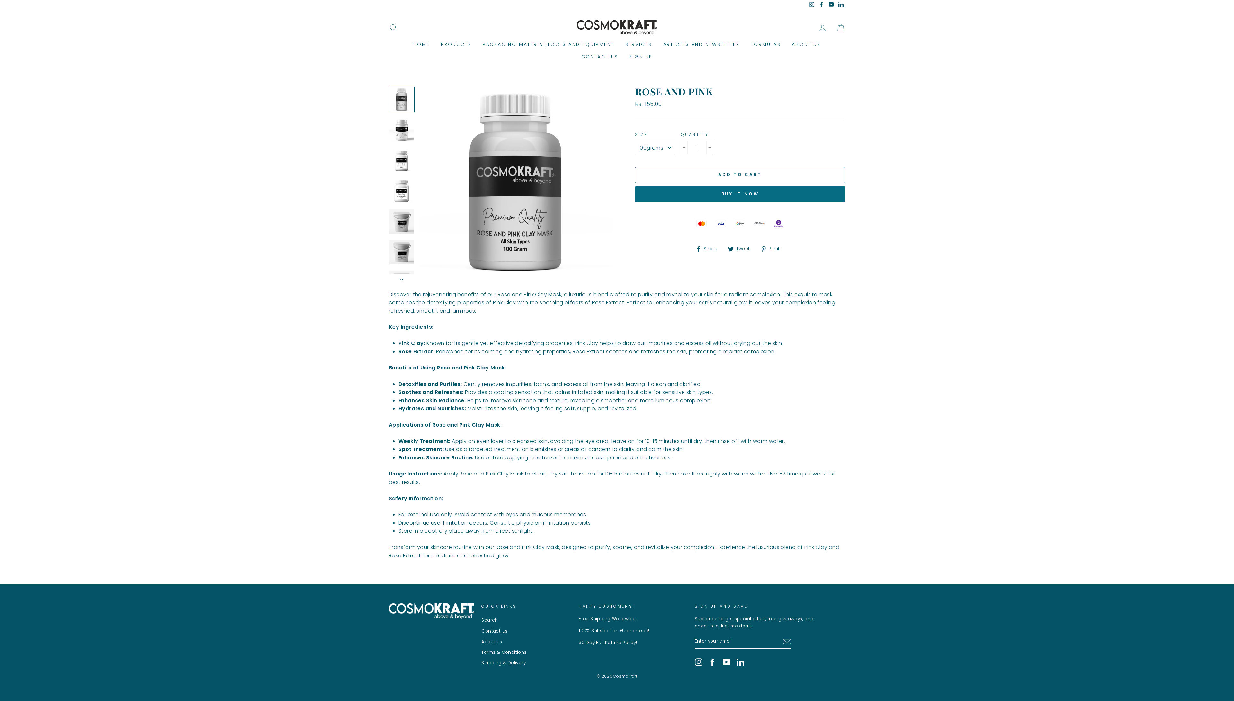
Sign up (641, 56)
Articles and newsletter (701, 44)
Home (421, 44)
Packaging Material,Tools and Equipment (548, 44)
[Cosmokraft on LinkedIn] (740, 662)
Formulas (766, 44)
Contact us (599, 56)
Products (456, 44)
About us (806, 44)
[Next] (402, 277)
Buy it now (740, 194)
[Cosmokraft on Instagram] (698, 662)
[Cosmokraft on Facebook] (712, 662)
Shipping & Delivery (503, 663)
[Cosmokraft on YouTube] (726, 662)
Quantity (695, 134)
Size (641, 134)
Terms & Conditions (503, 652)
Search (489, 620)
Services (638, 44)
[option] (516, 184)
